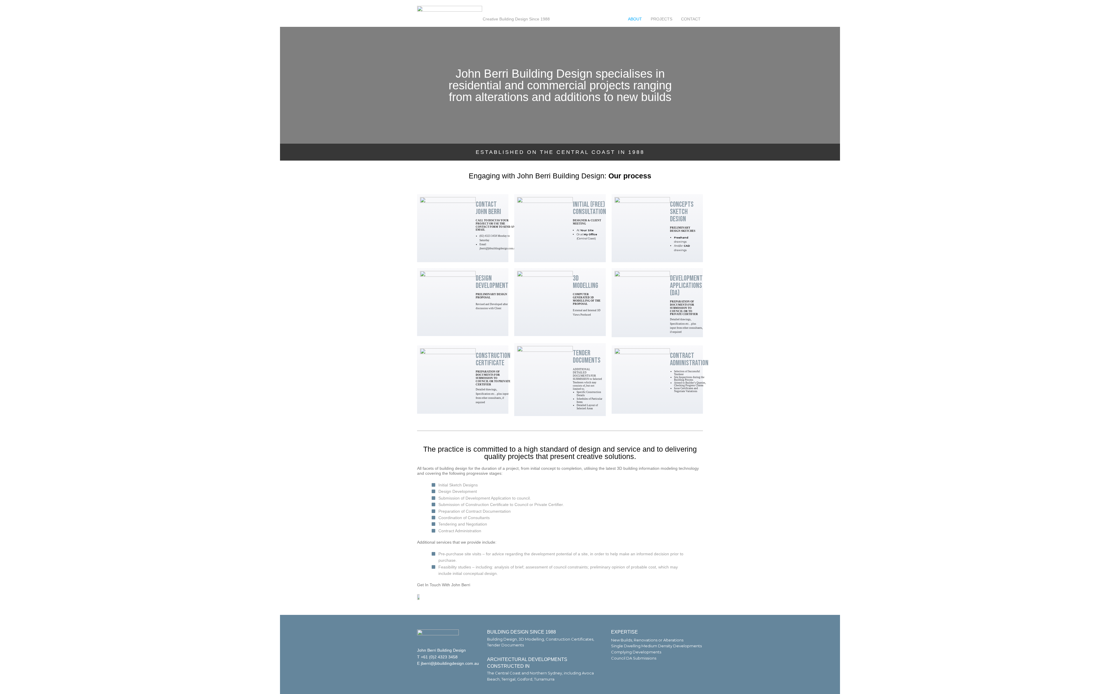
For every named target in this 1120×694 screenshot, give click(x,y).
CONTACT (691, 19)
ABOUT (635, 19)
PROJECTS (661, 19)
